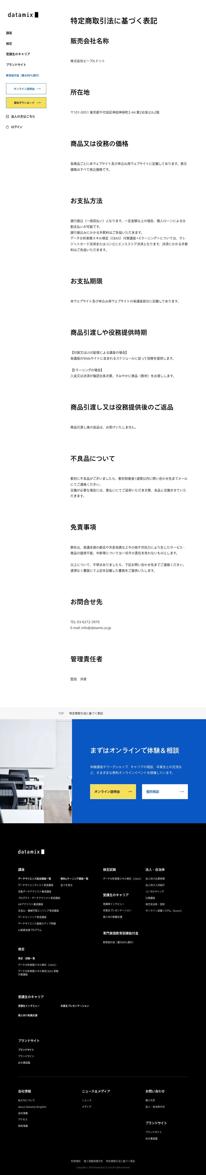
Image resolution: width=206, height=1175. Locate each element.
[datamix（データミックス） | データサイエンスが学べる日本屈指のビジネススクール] (23, 15)
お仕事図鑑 (24, 1062)
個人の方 (150, 1100)
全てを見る (67, 885)
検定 (9, 43)
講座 (9, 33)
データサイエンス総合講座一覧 (34, 878)
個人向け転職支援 (27, 1015)
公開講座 (150, 898)
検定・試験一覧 (26, 958)
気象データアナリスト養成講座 (34, 891)
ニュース (87, 1100)
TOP (61, 713)
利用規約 (76, 1161)
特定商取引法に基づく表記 (120, 1161)
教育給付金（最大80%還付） (23, 75)
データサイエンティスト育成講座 (35, 885)
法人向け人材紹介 (155, 885)
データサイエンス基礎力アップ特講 (37, 923)
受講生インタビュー (29, 1005)
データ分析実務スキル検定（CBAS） (38, 964)
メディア (86, 1106)
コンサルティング (154, 891)
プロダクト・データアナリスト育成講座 (39, 898)
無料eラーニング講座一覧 (74, 878)
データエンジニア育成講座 (32, 917)
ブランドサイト (16, 65)
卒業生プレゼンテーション (75, 1005)
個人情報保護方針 (93, 1161)
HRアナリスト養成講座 (30, 904)
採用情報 (23, 1125)
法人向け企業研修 (155, 878)
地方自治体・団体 (155, 904)
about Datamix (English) (32, 1106)
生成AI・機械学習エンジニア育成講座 (38, 910)
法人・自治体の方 (155, 1106)
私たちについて (26, 1100)
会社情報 (23, 1113)
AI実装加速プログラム (30, 930)
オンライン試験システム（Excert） (164, 910)
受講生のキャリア (18, 54)
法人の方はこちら (23, 116)
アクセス (23, 1119)
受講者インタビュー (113, 904)
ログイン (17, 127)
